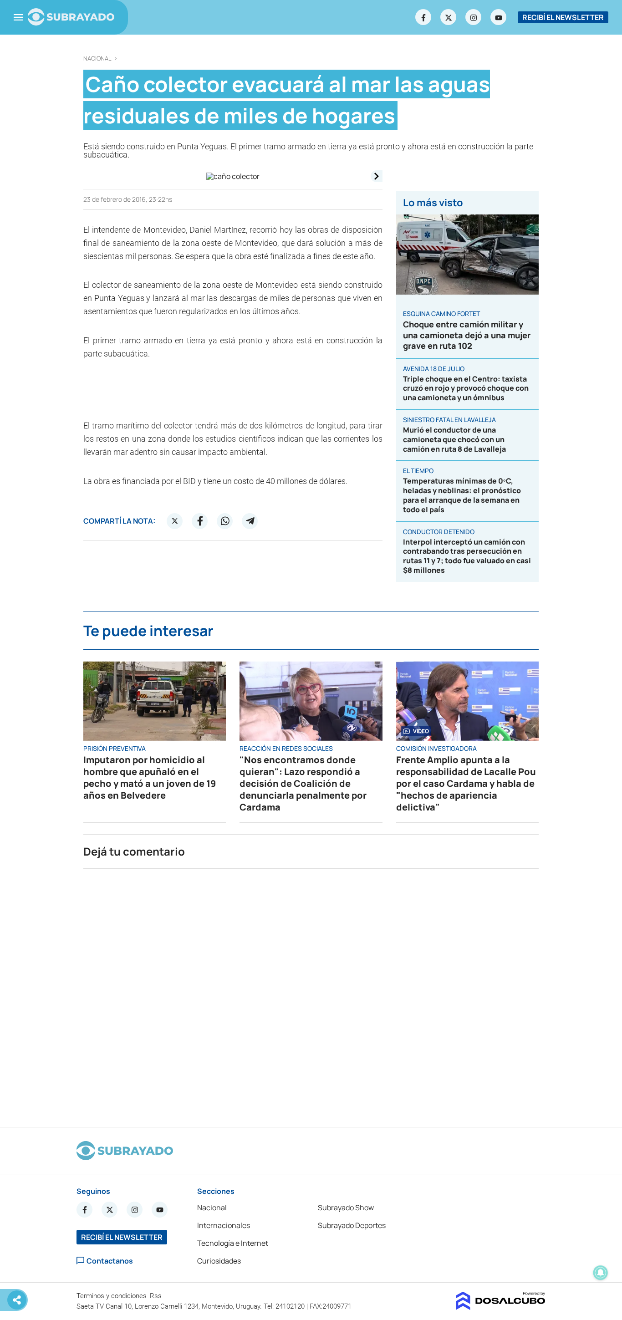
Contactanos (110, 1260)
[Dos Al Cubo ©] (501, 1307)
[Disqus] (311, 994)
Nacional (97, 58)
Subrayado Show (346, 1208)
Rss (156, 1296)
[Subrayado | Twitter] (448, 17)
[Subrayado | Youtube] (498, 17)
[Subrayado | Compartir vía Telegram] (250, 520)
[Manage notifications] (600, 1272)
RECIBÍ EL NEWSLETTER (563, 17)
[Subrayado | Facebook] (423, 17)
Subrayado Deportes (352, 1225)
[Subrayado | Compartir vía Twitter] (174, 520)
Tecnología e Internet (232, 1243)
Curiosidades (219, 1261)
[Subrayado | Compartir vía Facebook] (199, 520)
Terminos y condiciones (112, 1296)
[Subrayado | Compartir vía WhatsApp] (224, 520)
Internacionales (223, 1225)
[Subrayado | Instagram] (473, 17)
